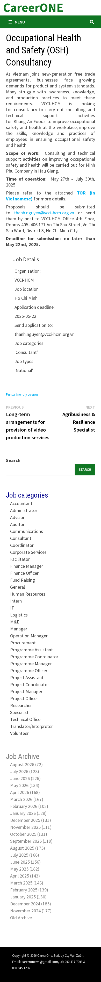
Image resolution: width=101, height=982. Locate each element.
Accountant (21, 503)
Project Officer (24, 698)
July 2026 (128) (24, 771)
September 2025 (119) (31, 841)
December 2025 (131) (30, 820)
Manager (18, 629)
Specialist (19, 712)
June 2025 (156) (25, 862)
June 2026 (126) (25, 778)
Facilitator (20, 559)
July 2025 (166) (24, 855)
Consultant (20, 538)
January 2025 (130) (28, 897)
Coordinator (22, 545)
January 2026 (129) (28, 813)
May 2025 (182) (24, 869)
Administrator (23, 510)
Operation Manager (29, 636)
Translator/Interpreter (31, 726)
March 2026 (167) (26, 799)
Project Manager (26, 691)
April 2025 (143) (25, 876)
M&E (14, 622)
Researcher (21, 705)
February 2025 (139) (29, 890)
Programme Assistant (31, 650)
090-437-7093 (73, 962)
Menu (20, 22)
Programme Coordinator (34, 657)
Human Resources (27, 594)
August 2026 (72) (26, 764)
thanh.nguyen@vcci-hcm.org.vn (44, 213)
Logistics (19, 615)
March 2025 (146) (26, 883)
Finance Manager (26, 566)
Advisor (17, 517)
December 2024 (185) (30, 904)
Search (13, 460)
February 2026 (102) (29, 806)
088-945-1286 (21, 968)
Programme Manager (31, 664)
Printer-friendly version (22, 394)
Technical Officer (26, 719)
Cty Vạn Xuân (74, 955)
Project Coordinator (29, 684)
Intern (16, 601)
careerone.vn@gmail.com (39, 962)
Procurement (23, 643)
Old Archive (21, 918)
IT (12, 608)
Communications (26, 531)
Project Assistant (27, 677)
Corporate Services (28, 552)
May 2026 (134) (24, 785)
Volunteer (19, 733)
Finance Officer (24, 573)
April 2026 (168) (25, 792)
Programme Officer (28, 670)
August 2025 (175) (27, 848)
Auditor (17, 524)
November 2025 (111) (31, 827)
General (17, 587)
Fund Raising (22, 580)
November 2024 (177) (31, 911)
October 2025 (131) (28, 834)
